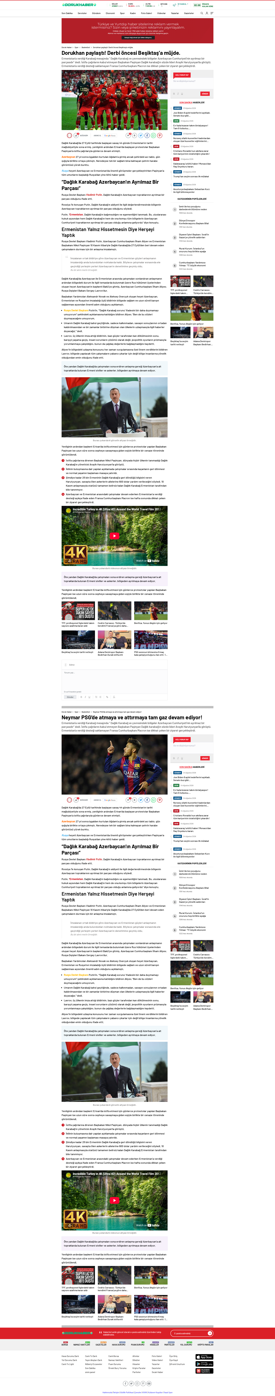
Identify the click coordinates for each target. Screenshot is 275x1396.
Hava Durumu (118, 1343)
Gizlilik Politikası (126, 1392)
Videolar (161, 13)
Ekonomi (110, 13)
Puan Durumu (137, 1343)
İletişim (116, 1392)
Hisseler (154, 1343)
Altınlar (135, 1356)
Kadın (133, 13)
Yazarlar (175, 13)
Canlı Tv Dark (91, 1356)
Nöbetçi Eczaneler (93, 1364)
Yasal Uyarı (168, 1392)
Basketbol (86, 47)
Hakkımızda (107, 1392)
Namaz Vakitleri (81, 1343)
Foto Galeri (146, 13)
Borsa (65, 1343)
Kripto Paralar (205, 1343)
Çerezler (137, 1392)
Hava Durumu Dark (70, 1356)
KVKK (145, 1392)
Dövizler (136, 1360)
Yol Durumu (186, 1343)
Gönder (70, 697)
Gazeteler (189, 13)
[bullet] (100, 697)
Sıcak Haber (157, 1372)
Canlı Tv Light (68, 1364)
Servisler (82, 13)
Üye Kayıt (173, 1360)
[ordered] (96, 697)
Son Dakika (67, 13)
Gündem (96, 13)
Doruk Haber (67, 47)
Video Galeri (157, 1360)
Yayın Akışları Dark (93, 1360)
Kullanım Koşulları (155, 1392)
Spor (122, 13)
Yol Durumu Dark (69, 1360)
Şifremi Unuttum (177, 1364)
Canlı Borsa (113, 1356)
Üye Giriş (173, 1356)
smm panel (90, 1372)
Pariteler (169, 1343)
